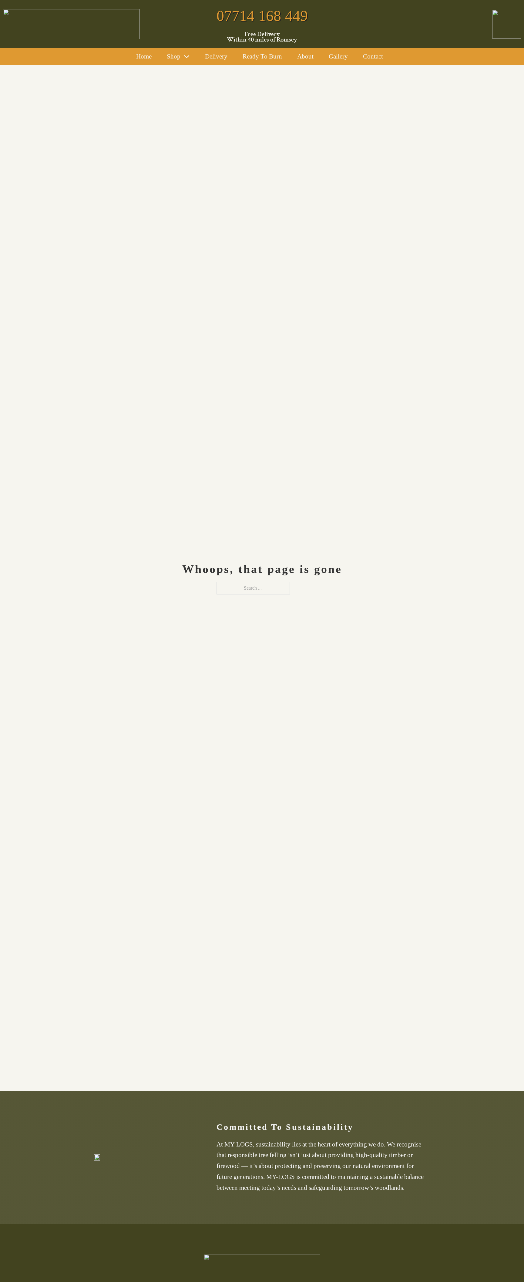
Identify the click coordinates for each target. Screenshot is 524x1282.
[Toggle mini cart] (394, 56)
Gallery (338, 56)
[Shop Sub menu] (186, 56)
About (305, 56)
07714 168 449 (262, 15)
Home (144, 56)
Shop (173, 56)
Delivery (216, 56)
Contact (373, 56)
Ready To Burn (262, 56)
